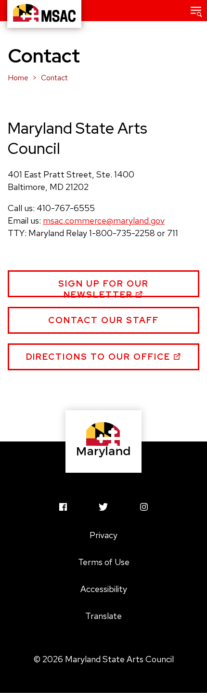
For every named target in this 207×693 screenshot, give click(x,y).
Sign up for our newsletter (103, 287)
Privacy (103, 535)
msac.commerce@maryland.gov (104, 220)
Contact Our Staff (103, 320)
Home (18, 78)
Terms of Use (103, 561)
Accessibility (103, 588)
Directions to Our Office (100, 356)
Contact (54, 78)
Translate (103, 615)
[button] (196, 10)
